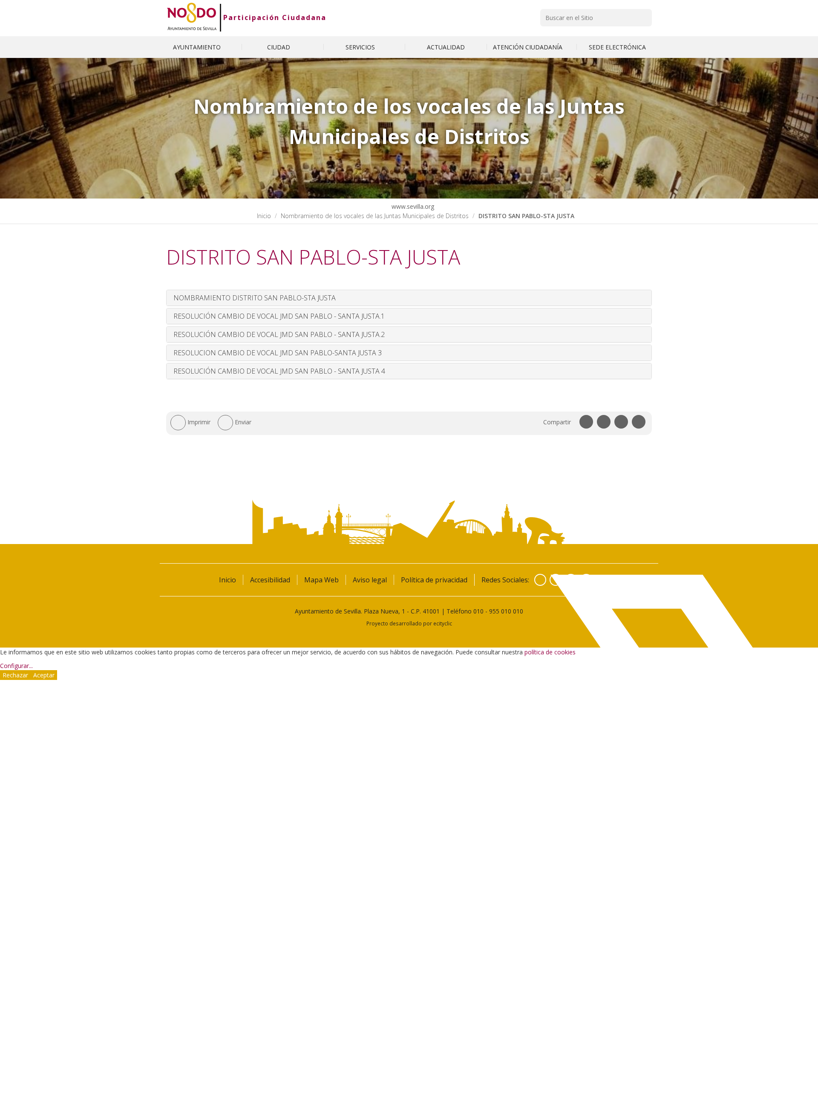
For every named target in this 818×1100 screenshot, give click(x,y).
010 (478, 611)
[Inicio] (192, 17)
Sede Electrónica (617, 47)
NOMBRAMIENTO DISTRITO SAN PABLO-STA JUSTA (254, 297)
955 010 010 (506, 611)
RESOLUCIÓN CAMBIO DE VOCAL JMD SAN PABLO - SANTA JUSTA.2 (279, 334)
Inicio (264, 216)
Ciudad (279, 47)
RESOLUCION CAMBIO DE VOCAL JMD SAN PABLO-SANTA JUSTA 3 (277, 352)
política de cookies (550, 652)
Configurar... (16, 666)
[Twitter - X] (556, 580)
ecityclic (442, 623)
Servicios (361, 47)
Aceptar (44, 675)
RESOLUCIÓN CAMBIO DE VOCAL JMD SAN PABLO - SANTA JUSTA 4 (279, 371)
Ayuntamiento (197, 47)
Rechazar (15, 675)
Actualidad (446, 47)
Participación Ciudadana (274, 17)
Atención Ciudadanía (528, 47)
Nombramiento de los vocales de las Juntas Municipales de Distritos (375, 216)
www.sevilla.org (412, 206)
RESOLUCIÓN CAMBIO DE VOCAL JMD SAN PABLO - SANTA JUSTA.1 (279, 316)
